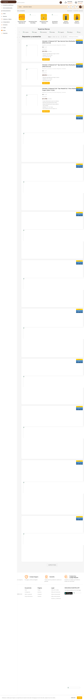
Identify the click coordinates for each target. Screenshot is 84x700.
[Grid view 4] (65, 37)
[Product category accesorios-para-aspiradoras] (22, 19)
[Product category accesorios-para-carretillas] (33, 19)
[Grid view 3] (63, 37)
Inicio (26, 590)
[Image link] (69, 593)
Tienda (39, 590)
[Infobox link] (31, 577)
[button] (46, 59)
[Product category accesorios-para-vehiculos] (44, 19)
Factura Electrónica (28, 596)
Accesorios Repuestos (56, 45)
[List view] (61, 37)
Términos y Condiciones (56, 598)
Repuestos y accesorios (47, 45)
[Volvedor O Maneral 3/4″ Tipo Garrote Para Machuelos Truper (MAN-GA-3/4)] (32, 74)
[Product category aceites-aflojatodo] (66, 19)
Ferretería (64, 45)
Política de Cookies (55, 590)
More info (73, 697)
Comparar (40, 594)
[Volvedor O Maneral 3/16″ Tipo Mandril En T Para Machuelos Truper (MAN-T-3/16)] (32, 100)
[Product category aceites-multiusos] (77, 19)
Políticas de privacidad (55, 594)
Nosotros (39, 592)
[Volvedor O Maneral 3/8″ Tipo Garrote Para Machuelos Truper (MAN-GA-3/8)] (32, 50)
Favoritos (39, 596)
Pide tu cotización (28, 594)
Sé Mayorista (27, 592)
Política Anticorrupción (55, 596)
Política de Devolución (55, 592)
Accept (79, 697)
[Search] (61, 2)
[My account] (69, 7)
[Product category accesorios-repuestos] (55, 19)
